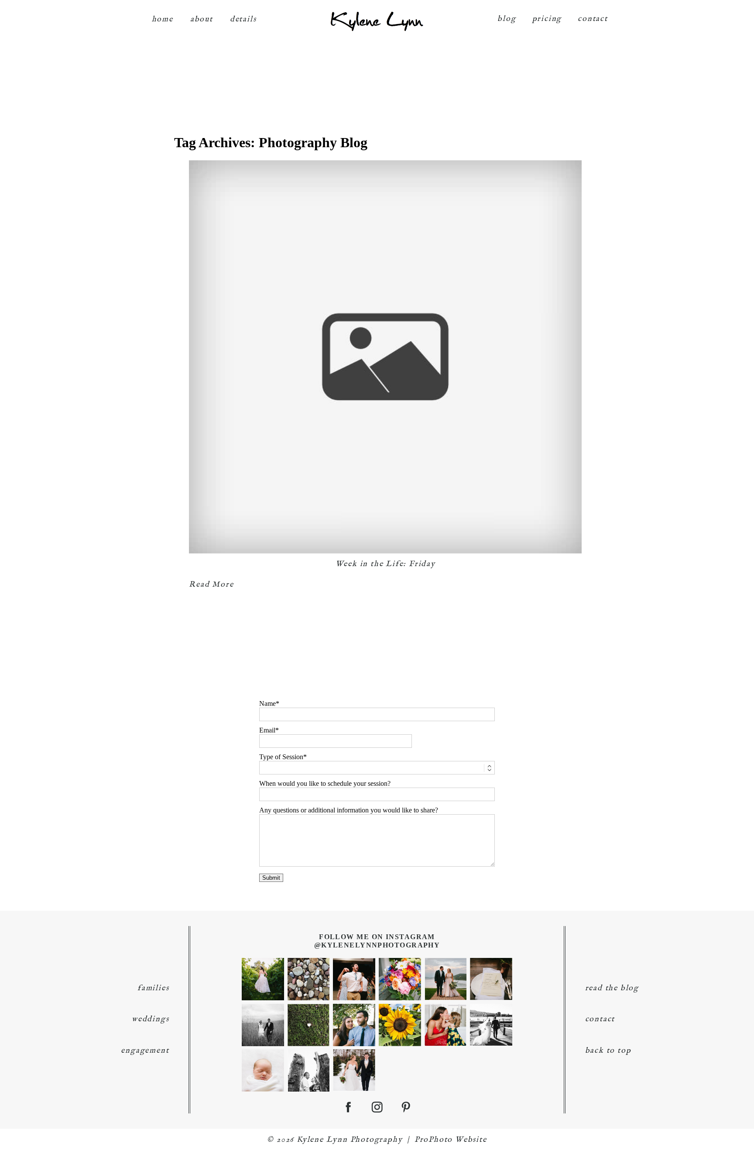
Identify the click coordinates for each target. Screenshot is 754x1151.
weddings (150, 1019)
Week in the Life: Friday (385, 564)
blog (506, 19)
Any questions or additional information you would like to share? (348, 810)
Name (267, 703)
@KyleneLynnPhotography (377, 945)
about (201, 19)
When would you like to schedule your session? (325, 783)
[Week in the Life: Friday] (385, 356)
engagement (145, 1051)
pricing (547, 19)
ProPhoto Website (451, 1140)
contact (593, 19)
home (162, 19)
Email (267, 730)
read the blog (612, 988)
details (243, 19)
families (153, 988)
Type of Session (281, 756)
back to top (608, 1051)
